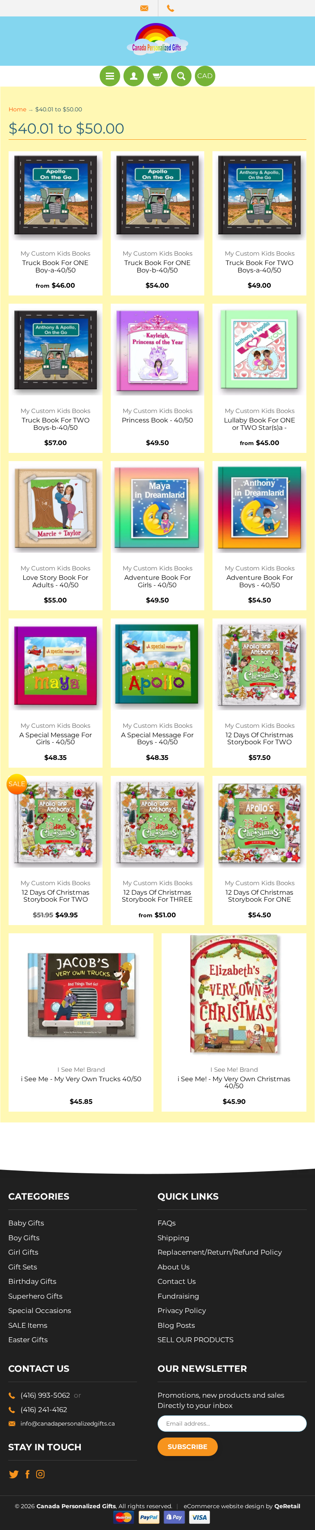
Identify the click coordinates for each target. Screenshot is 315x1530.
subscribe (188, 1447)
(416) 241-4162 (44, 1409)
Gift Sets (22, 1267)
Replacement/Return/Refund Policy (220, 1252)
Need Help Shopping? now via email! (145, 8)
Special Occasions (39, 1310)
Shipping (173, 1238)
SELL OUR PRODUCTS (195, 1340)
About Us (173, 1267)
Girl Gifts (23, 1252)
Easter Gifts (28, 1340)
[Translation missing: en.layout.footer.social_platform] (13, 1474)
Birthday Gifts (32, 1281)
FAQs (167, 1223)
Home (17, 109)
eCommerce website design (224, 1506)
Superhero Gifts (35, 1296)
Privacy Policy (182, 1310)
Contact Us (177, 1281)
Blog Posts (176, 1325)
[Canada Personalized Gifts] (157, 39)
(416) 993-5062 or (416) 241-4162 (171, 8)
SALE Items (27, 1325)
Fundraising (178, 1296)
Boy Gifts (23, 1238)
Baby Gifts (26, 1223)
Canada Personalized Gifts (76, 1506)
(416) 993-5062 (51, 1395)
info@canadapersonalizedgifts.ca (68, 1423)
